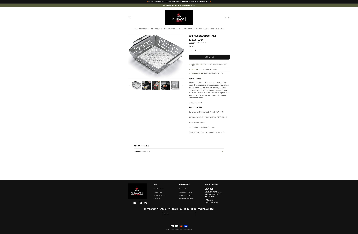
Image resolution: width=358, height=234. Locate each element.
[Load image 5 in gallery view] (175, 85)
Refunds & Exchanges (186, 198)
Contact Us (182, 189)
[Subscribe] (194, 214)
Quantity (191, 46)
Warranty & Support (185, 195)
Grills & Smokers (159, 189)
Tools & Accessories (160, 195)
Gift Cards (157, 198)
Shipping (191, 42)
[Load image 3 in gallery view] (156, 85)
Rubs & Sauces (158, 192)
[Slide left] (130, 85)
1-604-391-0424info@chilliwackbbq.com (211, 202)
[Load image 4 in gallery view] (165, 85)
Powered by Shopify (187, 229)
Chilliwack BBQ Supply (176, 229)
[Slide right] (182, 85)
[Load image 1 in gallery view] (136, 85)
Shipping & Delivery (185, 192)
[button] (130, 17)
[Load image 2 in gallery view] (146, 85)
